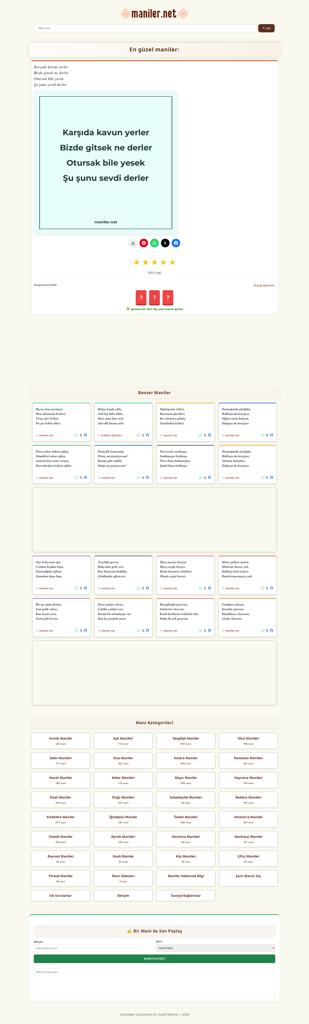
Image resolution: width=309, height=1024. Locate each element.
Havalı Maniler (60, 777)
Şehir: (159, 941)
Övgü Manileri (123, 797)
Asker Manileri (123, 777)
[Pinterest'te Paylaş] (143, 243)
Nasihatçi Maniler (248, 836)
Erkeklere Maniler (61, 817)
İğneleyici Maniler (123, 817)
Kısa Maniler (123, 758)
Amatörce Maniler (248, 817)
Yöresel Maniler (60, 876)
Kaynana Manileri (248, 777)
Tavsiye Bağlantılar (186, 895)
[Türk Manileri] (154, 14)
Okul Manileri (248, 738)
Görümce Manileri (186, 836)
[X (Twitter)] (81, 435)
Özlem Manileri (186, 817)
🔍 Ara (266, 28)
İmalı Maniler (60, 797)
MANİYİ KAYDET (154, 958)
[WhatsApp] (154, 243)
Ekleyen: (39, 941)
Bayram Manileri (61, 856)
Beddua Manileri (248, 797)
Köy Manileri (186, 856)
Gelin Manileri (61, 758)
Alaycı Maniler (186, 777)
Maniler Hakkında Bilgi (186, 876)
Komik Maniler (60, 738)
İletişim (123, 895)
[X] (165, 243)
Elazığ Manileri (264, 285)
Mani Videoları (123, 876)
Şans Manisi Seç (248, 876)
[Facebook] (176, 243)
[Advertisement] (154, 349)
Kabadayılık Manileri (186, 797)
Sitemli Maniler (61, 836)
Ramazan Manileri (248, 758)
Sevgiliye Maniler (186, 738)
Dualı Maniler (123, 856)
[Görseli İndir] (133, 243)
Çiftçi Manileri (248, 856)
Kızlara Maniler (186, 758)
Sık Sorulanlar (61, 895)
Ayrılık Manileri (123, 836)
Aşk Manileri (123, 738)
